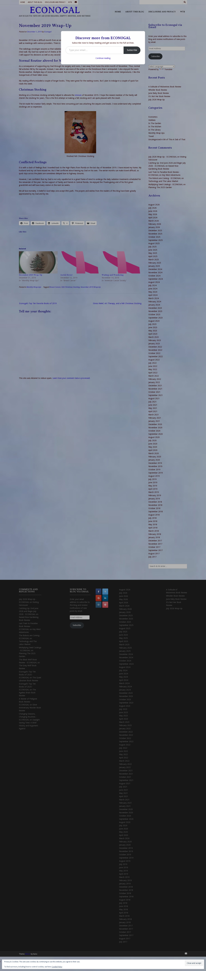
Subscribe (132, 50)
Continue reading (103, 58)
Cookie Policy (57, 967)
